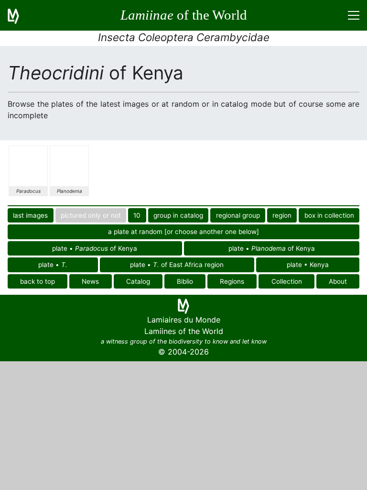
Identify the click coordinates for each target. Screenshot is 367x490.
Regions (232, 281)
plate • (52, 264)
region (281, 215)
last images (30, 215)
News (90, 281)
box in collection (329, 215)
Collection (286, 281)
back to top (37, 281)
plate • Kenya (308, 264)
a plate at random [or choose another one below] (183, 231)
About (338, 281)
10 (136, 215)
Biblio (185, 281)
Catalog (138, 281)
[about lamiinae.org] (19, 15)
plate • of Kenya (94, 248)
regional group (238, 215)
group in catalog (178, 215)
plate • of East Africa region (177, 264)
